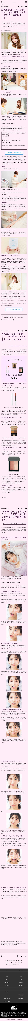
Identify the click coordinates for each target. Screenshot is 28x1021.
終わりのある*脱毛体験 (13, 68)
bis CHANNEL (18, 960)
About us (13, 962)
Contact (20, 962)
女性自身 (21, 982)
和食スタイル (7, 982)
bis (21, 979)
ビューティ (6, 523)
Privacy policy (17, 964)
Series (12, 960)
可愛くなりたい (13, 523)
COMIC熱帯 (21, 985)
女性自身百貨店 (21, 995)
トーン (22, 407)
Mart (21, 976)
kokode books (7, 998)
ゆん (18, 523)
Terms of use (9, 964)
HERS (7, 976)
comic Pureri (7, 988)
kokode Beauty (7, 995)
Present (7, 962)
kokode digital (21, 998)
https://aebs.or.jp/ (4, 1016)
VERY (7, 973)
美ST (7, 979)
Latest (7, 960)
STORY (21, 973)
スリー (20, 474)
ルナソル (16, 438)
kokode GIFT (7, 1001)
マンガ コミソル (21, 988)
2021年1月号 (23, 523)
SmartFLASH (7, 985)
